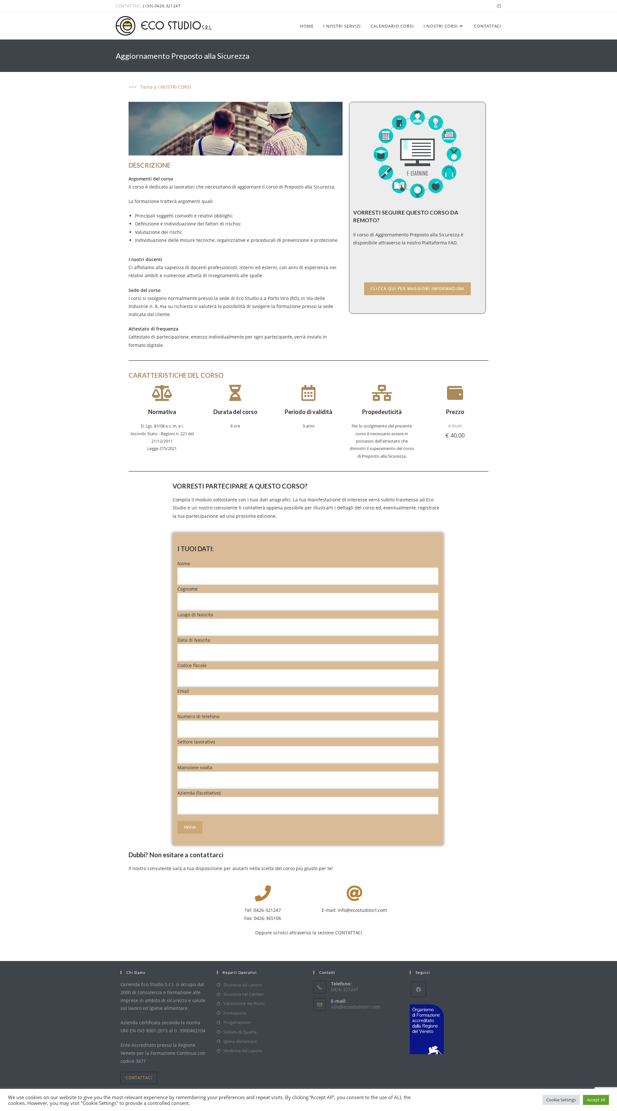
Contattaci (139, 1077)
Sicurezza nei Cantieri (243, 994)
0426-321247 (267, 910)
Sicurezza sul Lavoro (242, 985)
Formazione (234, 1013)
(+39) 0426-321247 (161, 6)
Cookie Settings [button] (561, 1100)
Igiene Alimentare (240, 1041)
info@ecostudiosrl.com (355, 1007)
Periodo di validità (308, 411)
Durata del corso (235, 411)
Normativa (162, 411)
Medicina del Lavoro (242, 1051)
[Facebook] (418, 989)
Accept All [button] (596, 1100)
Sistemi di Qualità (239, 1032)
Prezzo (455, 411)
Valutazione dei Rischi (243, 1003)
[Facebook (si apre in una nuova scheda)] (498, 6)
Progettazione (236, 1022)
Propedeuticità (382, 411)
